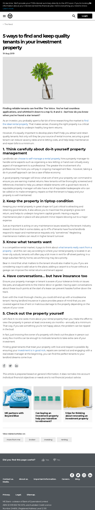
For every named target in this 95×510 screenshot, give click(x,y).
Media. (6, 482)
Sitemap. (30, 495)
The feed (8, 24)
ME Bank (10, 16)
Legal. (18, 495)
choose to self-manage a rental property (39, 158)
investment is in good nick (31, 350)
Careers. (65, 479)
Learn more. (8, 8)
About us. (23, 479)
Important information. (44, 479)
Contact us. (8, 479)
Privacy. (6, 495)
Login (85, 16)
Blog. (77, 479)
